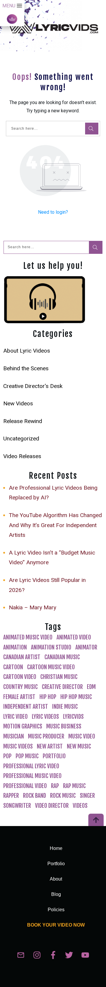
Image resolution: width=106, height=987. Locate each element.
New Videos (18, 403)
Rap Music (74, 785)
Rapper (11, 795)
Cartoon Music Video (51, 667)
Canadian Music (62, 657)
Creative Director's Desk (32, 386)
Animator (86, 647)
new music (79, 746)
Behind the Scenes (26, 368)
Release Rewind (22, 421)
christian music (58, 676)
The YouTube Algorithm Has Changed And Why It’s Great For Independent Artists (55, 525)
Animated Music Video (27, 637)
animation (15, 647)
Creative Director (62, 686)
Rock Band (34, 795)
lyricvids (73, 716)
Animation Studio (51, 647)
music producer (46, 736)
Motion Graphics (22, 726)
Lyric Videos (45, 716)
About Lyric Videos (26, 350)
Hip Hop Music (76, 696)
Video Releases (22, 456)
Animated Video (74, 637)
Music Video (81, 736)
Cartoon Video (19, 676)
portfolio (54, 756)
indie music (65, 706)
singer (87, 795)
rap (55, 785)
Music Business (63, 726)
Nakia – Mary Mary (32, 607)
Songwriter (17, 805)
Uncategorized (21, 438)
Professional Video (25, 785)
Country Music (20, 686)
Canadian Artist (21, 657)
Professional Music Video (32, 775)
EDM (91, 686)
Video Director (52, 805)
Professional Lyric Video (31, 766)
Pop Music (27, 756)
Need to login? (53, 212)
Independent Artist (25, 706)
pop (7, 756)
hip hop (47, 696)
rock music (63, 795)
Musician (13, 736)
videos (80, 805)
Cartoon (13, 667)
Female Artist (19, 696)
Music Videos (18, 746)
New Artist (50, 746)
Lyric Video (15, 716)
